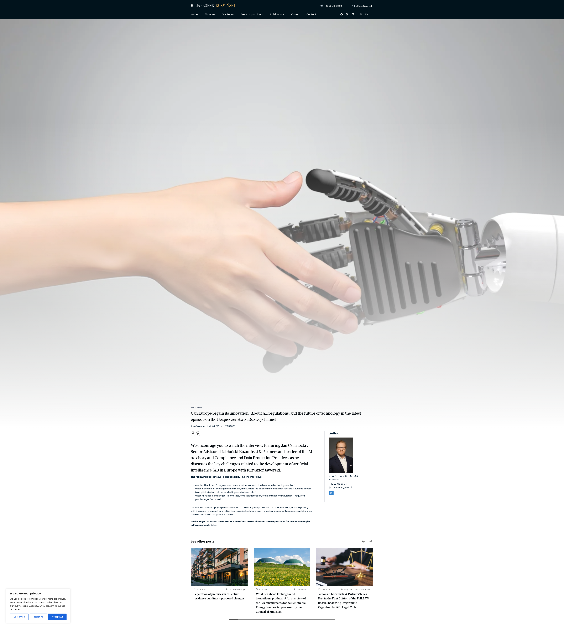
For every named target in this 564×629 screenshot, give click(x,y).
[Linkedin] (346, 14)
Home (194, 14)
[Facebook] (341, 14)
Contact (311, 14)
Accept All (57, 616)
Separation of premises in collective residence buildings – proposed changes (219, 596)
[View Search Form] (353, 14)
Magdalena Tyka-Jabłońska (357, 589)
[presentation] (219, 567)
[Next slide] (371, 541)
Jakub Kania (301, 589)
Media (199, 407)
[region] (38, 606)
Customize (19, 616)
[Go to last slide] (363, 541)
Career (295, 14)
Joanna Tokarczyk (237, 589)
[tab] (233, 619)
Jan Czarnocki (294, 445)
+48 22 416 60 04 (338, 483)
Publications (277, 14)
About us (210, 14)
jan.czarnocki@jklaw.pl (340, 487)
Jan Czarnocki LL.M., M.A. (343, 476)
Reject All (38, 616)
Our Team (228, 14)
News (193, 407)
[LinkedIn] (198, 433)
